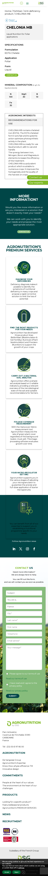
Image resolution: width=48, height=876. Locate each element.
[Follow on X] (21, 549)
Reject (16, 872)
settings (21, 868)
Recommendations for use (22, 122)
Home (8, 11)
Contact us (12, 75)
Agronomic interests (22, 115)
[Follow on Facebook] (34, 549)
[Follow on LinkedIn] (14, 549)
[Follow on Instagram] (27, 549)
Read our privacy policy (17, 691)
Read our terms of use (16, 679)
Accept (7, 872)
